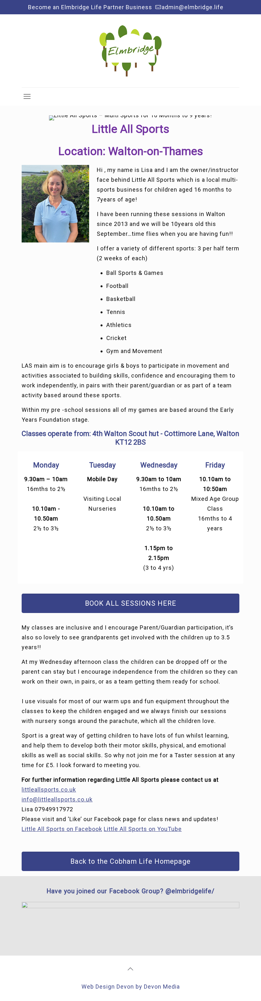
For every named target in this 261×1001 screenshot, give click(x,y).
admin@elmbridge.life (192, 7)
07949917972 (54, 809)
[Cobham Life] (130, 50)
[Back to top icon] (130, 969)
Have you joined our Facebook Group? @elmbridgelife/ (130, 891)
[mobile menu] (27, 96)
